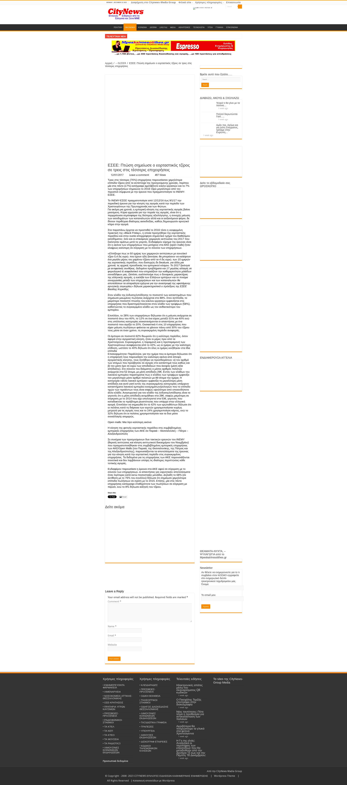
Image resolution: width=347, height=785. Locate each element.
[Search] (240, 6)
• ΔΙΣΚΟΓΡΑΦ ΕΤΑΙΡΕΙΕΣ (153, 741)
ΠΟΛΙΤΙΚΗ (118, 27)
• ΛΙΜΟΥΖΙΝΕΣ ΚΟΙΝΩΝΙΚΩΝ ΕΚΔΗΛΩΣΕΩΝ (111, 750)
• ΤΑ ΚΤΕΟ (109, 735)
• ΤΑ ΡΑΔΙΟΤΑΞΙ (112, 743)
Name (112, 626)
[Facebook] (219, 6)
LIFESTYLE (163, 27)
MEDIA (173, 27)
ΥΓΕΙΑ (210, 27)
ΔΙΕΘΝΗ (153, 27)
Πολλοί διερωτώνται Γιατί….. (226, 115)
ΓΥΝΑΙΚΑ (219, 27)
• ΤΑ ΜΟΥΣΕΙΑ (111, 739)
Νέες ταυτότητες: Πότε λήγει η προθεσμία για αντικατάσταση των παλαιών (190, 715)
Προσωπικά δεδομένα (115, 761)
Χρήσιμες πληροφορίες (208, 2)
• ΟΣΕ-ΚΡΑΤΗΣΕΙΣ (113, 702)
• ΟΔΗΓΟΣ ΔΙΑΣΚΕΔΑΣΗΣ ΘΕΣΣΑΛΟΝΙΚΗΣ (153, 708)
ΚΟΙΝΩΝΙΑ (142, 27)
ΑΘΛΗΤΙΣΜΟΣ (184, 27)
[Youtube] (224, 6)
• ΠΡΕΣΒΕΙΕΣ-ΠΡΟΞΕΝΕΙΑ (111, 714)
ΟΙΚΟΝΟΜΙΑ (130, 27)
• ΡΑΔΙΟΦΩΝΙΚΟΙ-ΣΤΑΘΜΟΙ (113, 721)
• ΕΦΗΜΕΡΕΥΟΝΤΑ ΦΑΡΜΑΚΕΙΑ (114, 686)
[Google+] (216, 6)
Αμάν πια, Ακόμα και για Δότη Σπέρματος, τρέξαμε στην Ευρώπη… (227, 129)
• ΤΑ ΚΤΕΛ (108, 726)
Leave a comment (139, 174)
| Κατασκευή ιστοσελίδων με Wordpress (153, 780)
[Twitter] (221, 6)
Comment (114, 601)
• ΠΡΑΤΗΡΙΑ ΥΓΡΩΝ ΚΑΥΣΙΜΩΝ (114, 708)
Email (112, 635)
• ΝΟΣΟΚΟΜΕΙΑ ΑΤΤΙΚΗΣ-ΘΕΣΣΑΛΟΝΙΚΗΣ (117, 697)
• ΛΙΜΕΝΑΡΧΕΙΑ (112, 691)
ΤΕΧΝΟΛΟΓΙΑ (199, 27)
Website (112, 644)
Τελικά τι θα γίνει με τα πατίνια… (228, 104)
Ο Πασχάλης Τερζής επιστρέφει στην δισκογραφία (188, 702)
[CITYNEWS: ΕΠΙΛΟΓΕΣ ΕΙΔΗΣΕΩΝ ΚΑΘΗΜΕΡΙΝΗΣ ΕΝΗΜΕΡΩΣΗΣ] (126, 14)
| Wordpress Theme (222, 775)
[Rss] (213, 6)
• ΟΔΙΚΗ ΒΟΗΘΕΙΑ (149, 695)
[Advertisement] (150, 141)
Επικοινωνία (233, 2)
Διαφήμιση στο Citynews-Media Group (153, 2)
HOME (108, 27)
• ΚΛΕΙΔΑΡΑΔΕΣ (148, 685)
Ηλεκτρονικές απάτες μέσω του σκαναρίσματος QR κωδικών (189, 688)
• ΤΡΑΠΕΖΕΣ (146, 726)
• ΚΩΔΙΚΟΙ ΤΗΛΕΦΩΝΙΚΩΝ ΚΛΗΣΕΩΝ (148, 748)
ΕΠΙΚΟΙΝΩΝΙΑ (232, 27)
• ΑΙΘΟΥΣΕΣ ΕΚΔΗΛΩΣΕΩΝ (147, 736)
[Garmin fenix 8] (202, 8)
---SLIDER (120, 63)
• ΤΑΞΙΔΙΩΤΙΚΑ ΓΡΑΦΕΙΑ (153, 722)
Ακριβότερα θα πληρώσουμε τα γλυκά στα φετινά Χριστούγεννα (190, 729)
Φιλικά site (185, 2)
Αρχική (108, 63)
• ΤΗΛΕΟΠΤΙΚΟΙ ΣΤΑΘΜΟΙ (148, 701)
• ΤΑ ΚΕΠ (108, 730)
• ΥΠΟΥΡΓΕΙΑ (147, 730)
